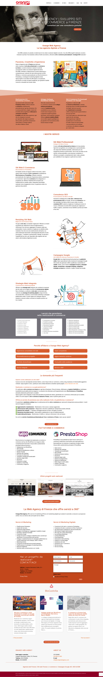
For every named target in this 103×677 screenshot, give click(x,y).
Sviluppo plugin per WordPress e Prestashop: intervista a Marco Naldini (51, 614)
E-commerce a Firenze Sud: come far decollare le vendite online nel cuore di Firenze (77, 614)
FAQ (81, 3)
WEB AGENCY (71, 3)
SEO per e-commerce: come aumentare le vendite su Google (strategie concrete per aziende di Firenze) (24, 614)
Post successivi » (85, 638)
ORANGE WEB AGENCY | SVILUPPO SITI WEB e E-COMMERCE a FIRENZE (53, 20)
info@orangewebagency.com (61, 660)
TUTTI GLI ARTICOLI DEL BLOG (51, 642)
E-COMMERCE (56, 3)
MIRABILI (51, 496)
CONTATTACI (78, 29)
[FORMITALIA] (22, 487)
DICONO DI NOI (57, 656)
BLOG (78, 3)
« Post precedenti (17, 638)
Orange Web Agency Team (52, 424)
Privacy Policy (23, 576)
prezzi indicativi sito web (71, 383)
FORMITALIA (21, 496)
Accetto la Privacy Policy (61, 576)
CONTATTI (85, 3)
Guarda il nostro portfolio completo (51, 501)
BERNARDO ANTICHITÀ (79, 496)
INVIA (80, 579)
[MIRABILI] (51, 487)
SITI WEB (64, 3)
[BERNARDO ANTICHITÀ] (80, 487)
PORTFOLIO (48, 3)
